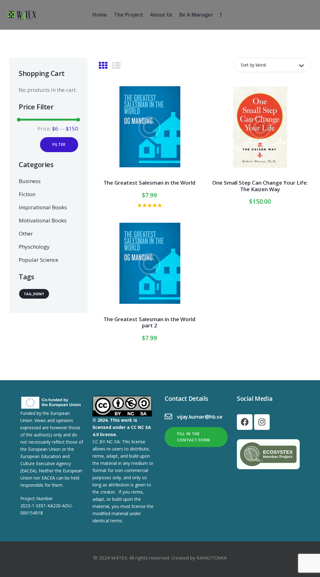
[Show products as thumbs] (103, 65)
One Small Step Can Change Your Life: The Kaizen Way (260, 186)
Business (30, 181)
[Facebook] (244, 422)
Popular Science (38, 259)
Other (26, 233)
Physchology (34, 246)
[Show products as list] (116, 65)
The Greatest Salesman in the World (149, 183)
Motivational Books (43, 220)
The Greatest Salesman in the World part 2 (149, 322)
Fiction (27, 194)
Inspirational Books (43, 207)
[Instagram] (262, 422)
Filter (59, 144)
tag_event (34, 293)
